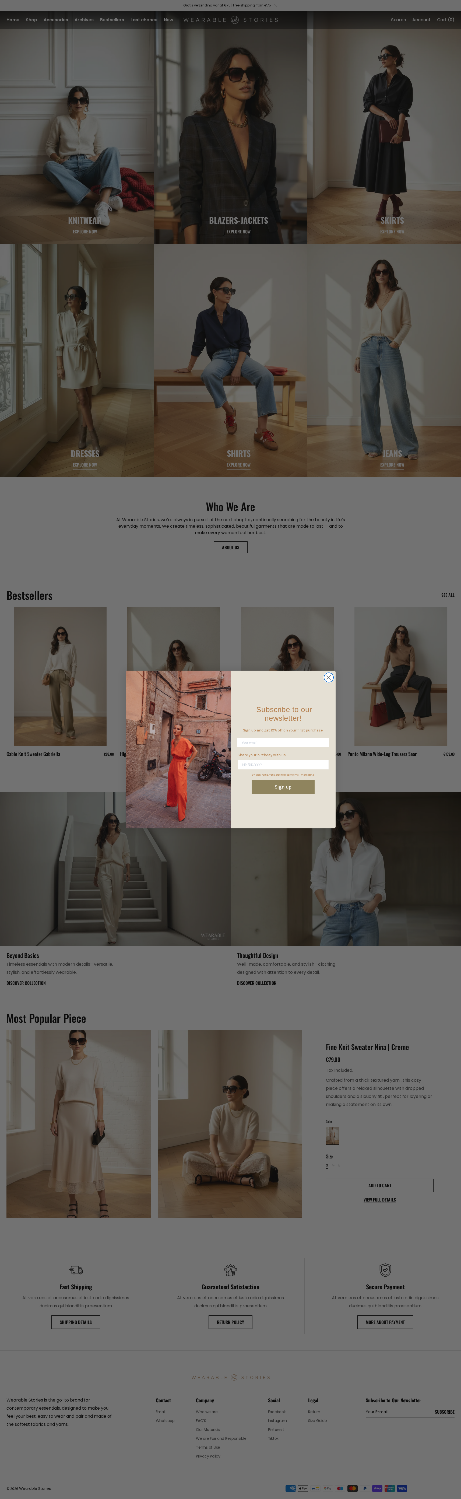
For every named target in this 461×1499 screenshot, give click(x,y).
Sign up (283, 787)
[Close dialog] (328, 677)
